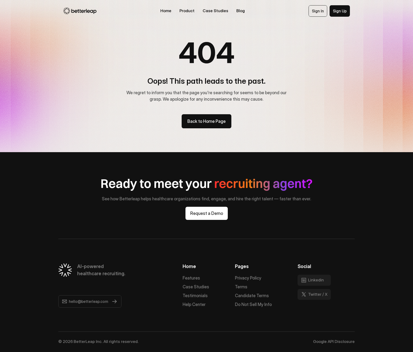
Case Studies (196, 286)
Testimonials (195, 295)
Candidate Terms (252, 295)
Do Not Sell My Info (253, 304)
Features (191, 277)
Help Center (194, 304)
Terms (241, 286)
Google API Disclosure (334, 341)
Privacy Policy (248, 277)
